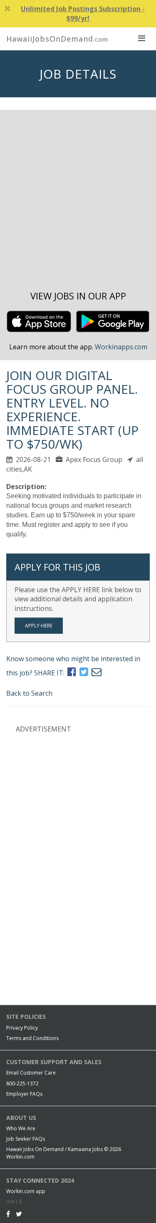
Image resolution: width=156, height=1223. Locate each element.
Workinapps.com (121, 346)
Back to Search (29, 693)
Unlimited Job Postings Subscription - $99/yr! (83, 13)
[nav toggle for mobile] (141, 38)
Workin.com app (25, 1191)
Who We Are (20, 1128)
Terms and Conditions (32, 1038)
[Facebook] (8, 1213)
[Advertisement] (78, 200)
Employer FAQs (24, 1093)
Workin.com (20, 1156)
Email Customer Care (31, 1072)
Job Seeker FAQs (25, 1138)
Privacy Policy (22, 1027)
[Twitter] (19, 1213)
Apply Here (38, 625)
